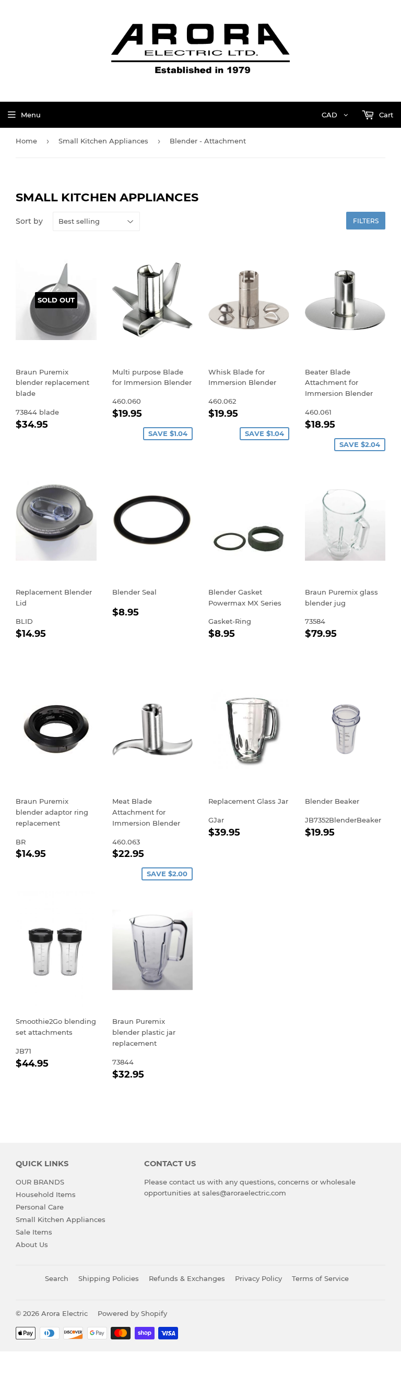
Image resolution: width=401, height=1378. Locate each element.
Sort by (29, 221)
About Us (32, 1244)
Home (26, 141)
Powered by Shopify (132, 1313)
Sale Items (34, 1232)
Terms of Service (320, 1278)
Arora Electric (64, 1313)
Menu (31, 115)
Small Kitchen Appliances (103, 141)
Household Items (46, 1194)
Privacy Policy (258, 1278)
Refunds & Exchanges (187, 1278)
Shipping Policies (108, 1278)
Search (56, 1278)
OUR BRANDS (40, 1182)
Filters (366, 221)
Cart (385, 115)
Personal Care (40, 1207)
